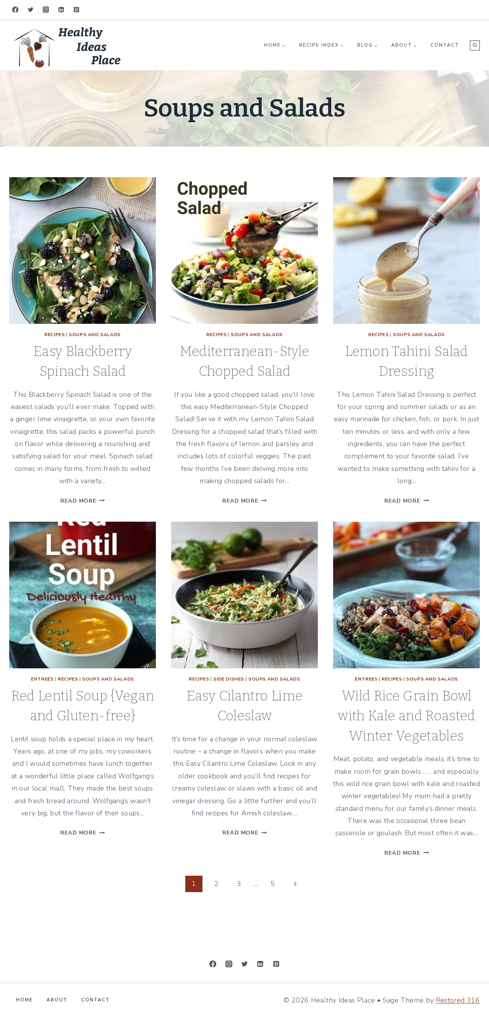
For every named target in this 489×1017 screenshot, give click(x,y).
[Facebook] (15, 9)
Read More (82, 500)
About (57, 1000)
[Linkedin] (61, 9)
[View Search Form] (475, 45)
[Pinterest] (76, 9)
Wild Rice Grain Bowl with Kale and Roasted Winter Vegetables (406, 716)
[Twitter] (30, 9)
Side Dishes (228, 679)
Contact (445, 45)
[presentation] (82, 250)
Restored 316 (458, 1000)
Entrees (42, 679)
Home (24, 1000)
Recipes (54, 334)
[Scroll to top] (12, 973)
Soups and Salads (95, 334)
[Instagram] (46, 9)
